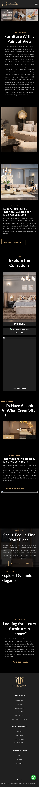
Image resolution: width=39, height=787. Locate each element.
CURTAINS (19, 712)
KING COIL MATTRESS (19, 719)
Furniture (19, 324)
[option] (19, 129)
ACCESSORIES (19, 708)
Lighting (19, 333)
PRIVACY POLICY (19, 743)
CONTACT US (19, 739)
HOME (19, 732)
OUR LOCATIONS (19, 750)
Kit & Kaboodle (17, 783)
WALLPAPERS (19, 715)
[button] (3, 15)
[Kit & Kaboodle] (9, 4)
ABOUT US (19, 735)
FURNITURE (19, 701)
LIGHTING (19, 704)
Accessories (19, 388)
